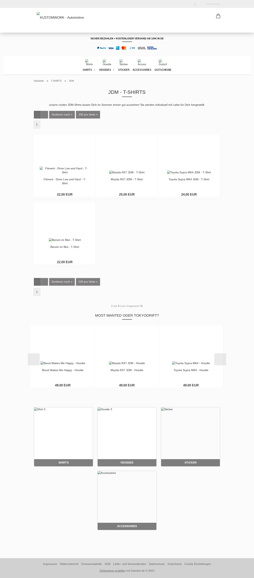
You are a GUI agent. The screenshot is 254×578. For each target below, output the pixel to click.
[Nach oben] (243, 572)
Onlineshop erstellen (112, 570)
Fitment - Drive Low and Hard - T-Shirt (65, 181)
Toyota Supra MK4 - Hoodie (191, 370)
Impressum (50, 563)
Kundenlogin (212, 4)
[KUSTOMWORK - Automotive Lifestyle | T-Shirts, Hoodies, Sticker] (63, 20)
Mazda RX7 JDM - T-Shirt (127, 179)
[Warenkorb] (218, 16)
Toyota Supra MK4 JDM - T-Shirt (189, 179)
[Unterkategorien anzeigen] (94, 70)
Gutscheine (174, 563)
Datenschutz (157, 563)
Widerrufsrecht (69, 563)
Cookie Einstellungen (198, 563)
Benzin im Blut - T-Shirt (64, 246)
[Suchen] (195, 4)
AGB (107, 563)
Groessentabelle (91, 563)
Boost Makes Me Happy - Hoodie (63, 370)
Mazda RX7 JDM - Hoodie (127, 370)
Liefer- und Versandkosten (129, 563)
